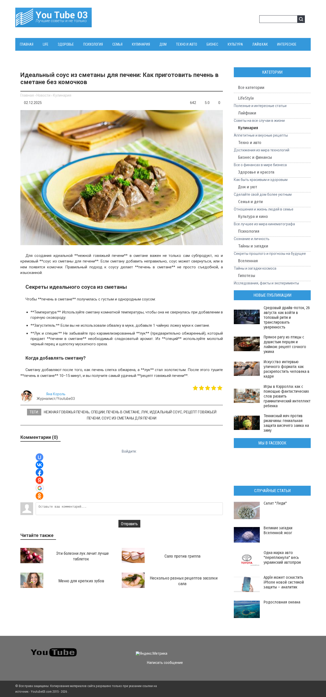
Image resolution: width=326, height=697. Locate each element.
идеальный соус (166, 412)
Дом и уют (247, 187)
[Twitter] (250, 649)
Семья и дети (250, 201)
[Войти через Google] (40, 488)
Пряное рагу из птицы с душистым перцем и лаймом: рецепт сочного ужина (285, 344)
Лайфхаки (247, 113)
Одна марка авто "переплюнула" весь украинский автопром (282, 557)
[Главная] (53, 24)
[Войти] (245, 20)
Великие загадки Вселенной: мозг (278, 530)
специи (98, 412)
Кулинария (62, 95)
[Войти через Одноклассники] (39, 496)
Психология (248, 231)
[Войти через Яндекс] (39, 480)
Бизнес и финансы (255, 157)
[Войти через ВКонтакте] (39, 465)
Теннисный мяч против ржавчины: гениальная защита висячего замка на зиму (286, 423)
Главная (27, 95)
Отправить (129, 523)
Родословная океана (282, 602)
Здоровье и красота (256, 172)
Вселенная (248, 261)
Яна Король (55, 394)
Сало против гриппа (182, 556)
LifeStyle (246, 98)
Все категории (251, 87)
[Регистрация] (253, 20)
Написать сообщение (165, 663)
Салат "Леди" (275, 503)
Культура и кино (253, 216)
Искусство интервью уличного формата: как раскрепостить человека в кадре (286, 369)
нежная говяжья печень (66, 412)
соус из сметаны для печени (129, 418)
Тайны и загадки (253, 246)
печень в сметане (123, 412)
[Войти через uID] (39, 457)
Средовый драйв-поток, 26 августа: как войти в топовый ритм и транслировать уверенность (287, 317)
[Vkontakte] (241, 649)
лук (144, 412)
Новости (43, 95)
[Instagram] (277, 649)
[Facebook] (259, 649)
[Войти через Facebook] (39, 472)
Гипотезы (246, 275)
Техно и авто (249, 142)
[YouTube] (268, 649)
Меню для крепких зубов (81, 580)
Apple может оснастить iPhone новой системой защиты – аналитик (284, 582)
